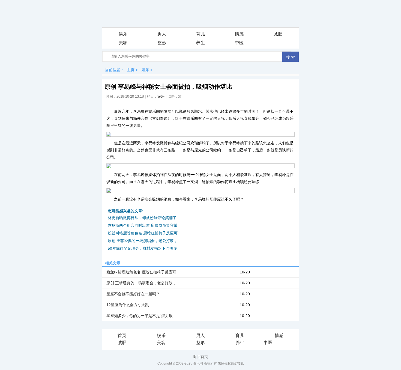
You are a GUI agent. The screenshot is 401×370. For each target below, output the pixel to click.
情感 (239, 34)
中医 (239, 42)
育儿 (200, 34)
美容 (123, 42)
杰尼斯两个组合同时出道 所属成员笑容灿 (143, 225)
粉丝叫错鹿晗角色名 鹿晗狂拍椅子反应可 (143, 233)
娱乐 (123, 34)
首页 (122, 335)
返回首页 (200, 356)
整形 (161, 42)
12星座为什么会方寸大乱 (127, 305)
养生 (200, 42)
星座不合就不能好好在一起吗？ (133, 294)
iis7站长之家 (284, 343)
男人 (161, 34)
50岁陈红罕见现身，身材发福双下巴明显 (142, 248)
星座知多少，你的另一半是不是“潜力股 (139, 316)
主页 (130, 70)
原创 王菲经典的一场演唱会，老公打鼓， (143, 240)
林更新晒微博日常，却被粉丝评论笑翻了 (142, 218)
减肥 (278, 34)
